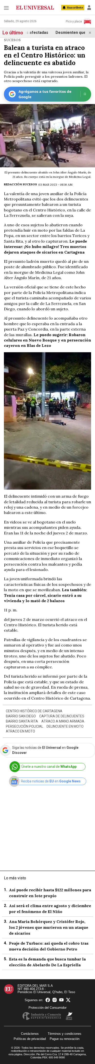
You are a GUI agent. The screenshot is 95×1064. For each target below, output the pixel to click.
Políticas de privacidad (30, 1038)
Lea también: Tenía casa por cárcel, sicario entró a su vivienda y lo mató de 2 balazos (45, 595)
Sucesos (12, 40)
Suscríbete (75, 7)
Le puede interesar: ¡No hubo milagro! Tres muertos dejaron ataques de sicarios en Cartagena (45, 247)
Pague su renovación (64, 1038)
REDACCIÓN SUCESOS (20, 184)
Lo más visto (15, 878)
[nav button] (6, 7)
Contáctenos (30, 1033)
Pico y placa (74, 21)
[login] (89, 7)
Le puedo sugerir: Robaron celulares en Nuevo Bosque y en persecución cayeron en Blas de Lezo (47, 340)
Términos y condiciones (64, 1033)
